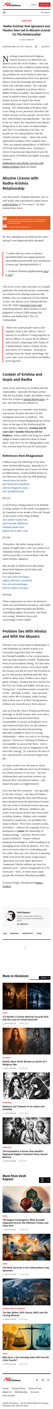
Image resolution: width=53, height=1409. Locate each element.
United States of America (14, 1308)
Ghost (18, 1405)
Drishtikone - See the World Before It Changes (28, 1403)
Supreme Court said (31, 305)
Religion (6, 1057)
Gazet (25, 1405)
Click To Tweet (28, 166)
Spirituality (27, 933)
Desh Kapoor (27, 39)
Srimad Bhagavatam (34, 399)
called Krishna (10, 204)
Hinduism (26, 21)
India (39, 933)
